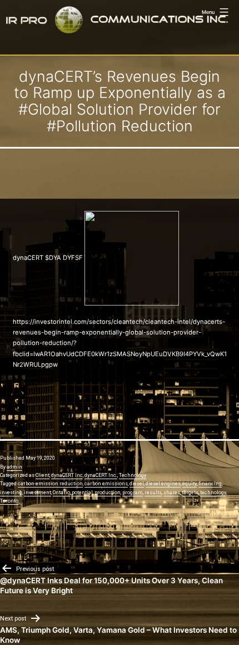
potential (82, 492)
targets (190, 492)
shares (171, 492)
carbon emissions (106, 483)
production (107, 492)
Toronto (9, 501)
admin (14, 467)
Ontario (61, 492)
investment (37, 492)
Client (42, 475)
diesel (137, 483)
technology (213, 492)
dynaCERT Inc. (100, 475)
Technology (132, 475)
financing (210, 483)
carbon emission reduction (50, 483)
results (153, 492)
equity (189, 483)
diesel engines (163, 483)
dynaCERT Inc (67, 475)
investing (11, 492)
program (132, 492)
